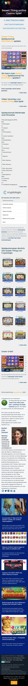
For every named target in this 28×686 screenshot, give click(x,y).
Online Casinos (7, 208)
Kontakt (9, 660)
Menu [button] (23, 2)
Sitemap (3, 660)
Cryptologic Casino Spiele (15, 377)
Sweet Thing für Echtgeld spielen (14, 24)
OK (14, 682)
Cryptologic (8, 89)
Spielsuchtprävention (5, 669)
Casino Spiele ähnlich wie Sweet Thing (14, 28)
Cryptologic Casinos (16, 83)
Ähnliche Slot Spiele (9, 219)
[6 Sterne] (18, 392)
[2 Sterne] (14, 392)
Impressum (9, 658)
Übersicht (5, 215)
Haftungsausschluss (18, 658)
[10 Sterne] (21, 392)
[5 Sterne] (17, 392)
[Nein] (26, 680)
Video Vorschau (7, 211)
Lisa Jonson (4, 431)
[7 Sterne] (19, 392)
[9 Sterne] (20, 392)
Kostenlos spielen (8, 204)
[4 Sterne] (16, 392)
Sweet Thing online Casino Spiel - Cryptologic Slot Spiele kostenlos (17, 405)
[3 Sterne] (15, 392)
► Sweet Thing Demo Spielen (14, 20)
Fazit (4, 222)
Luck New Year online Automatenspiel (11, 239)
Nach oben (23, 93)
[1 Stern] (13, 392)
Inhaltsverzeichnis (8, 201)
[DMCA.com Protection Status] (14, 662)
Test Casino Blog (17, 660)
